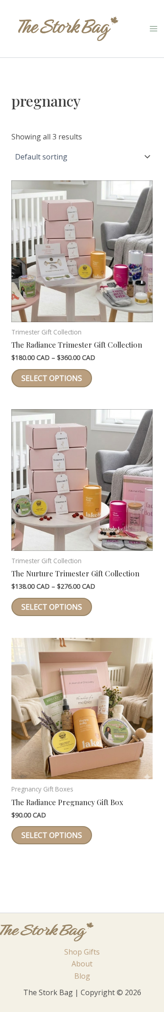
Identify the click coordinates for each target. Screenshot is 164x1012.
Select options (51, 378)
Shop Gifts (82, 952)
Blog (82, 976)
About (82, 964)
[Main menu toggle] (153, 28)
